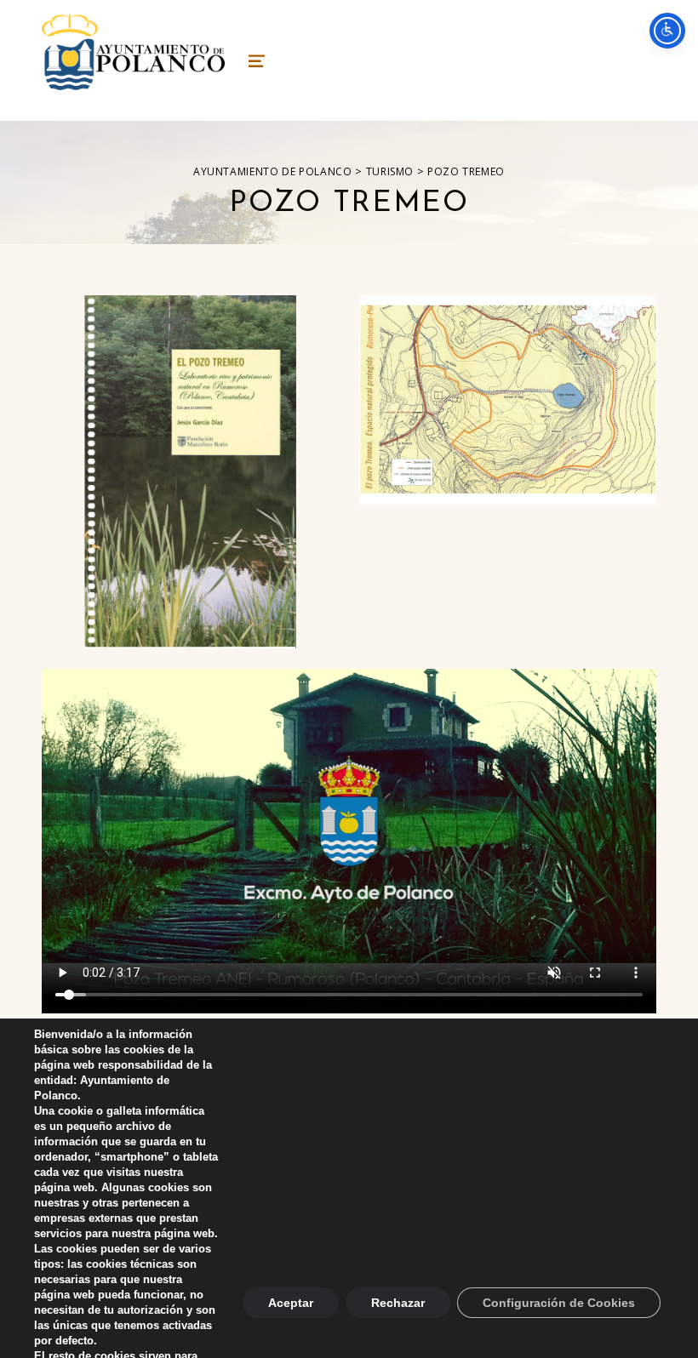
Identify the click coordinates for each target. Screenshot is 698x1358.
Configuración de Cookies (559, 1303)
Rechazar (398, 1303)
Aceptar (290, 1303)
